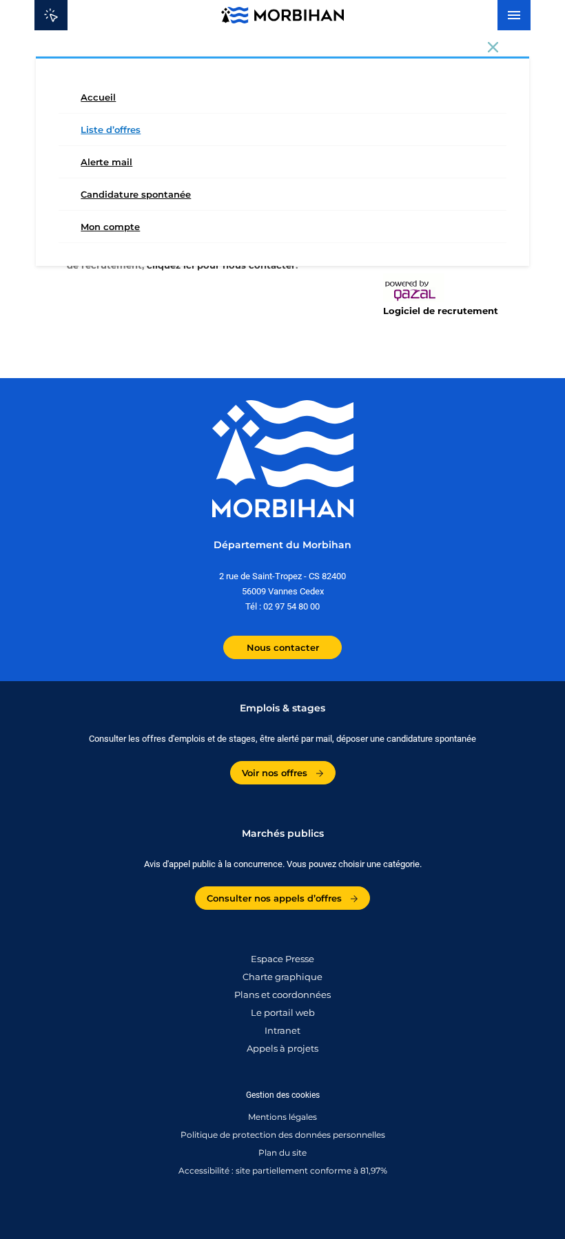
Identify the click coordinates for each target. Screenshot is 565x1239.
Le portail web (283, 1013)
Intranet (282, 1030)
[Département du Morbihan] (282, 15)
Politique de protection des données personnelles (283, 1135)
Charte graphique (282, 977)
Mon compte (110, 226)
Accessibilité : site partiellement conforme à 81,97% (282, 1171)
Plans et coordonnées (282, 995)
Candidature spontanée (136, 194)
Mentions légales (282, 1117)
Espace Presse (282, 959)
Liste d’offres (111, 129)
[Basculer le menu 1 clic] (51, 15)
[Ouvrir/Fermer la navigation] (514, 15)
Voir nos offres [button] (276, 772)
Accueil (98, 97)
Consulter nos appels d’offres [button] (276, 898)
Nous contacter (283, 647)
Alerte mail (106, 161)
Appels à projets (282, 1048)
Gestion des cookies (283, 1095)
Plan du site (282, 1153)
